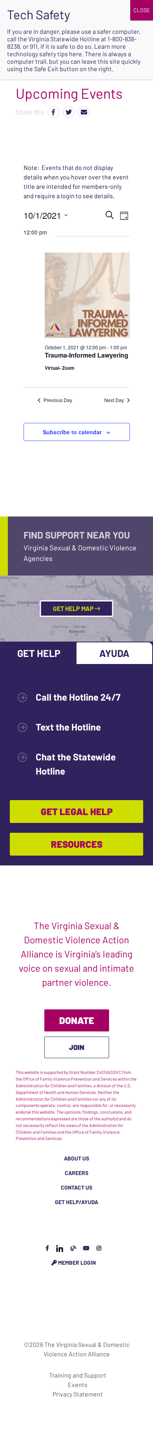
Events (77, 1384)
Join (76, 1047)
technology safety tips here (44, 53)
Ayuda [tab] (114, 653)
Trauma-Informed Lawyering (86, 355)
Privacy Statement (78, 1394)
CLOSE (141, 10)
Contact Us (76, 1187)
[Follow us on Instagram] (99, 1248)
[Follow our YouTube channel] (86, 1248)
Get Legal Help (77, 811)
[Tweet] (69, 112)
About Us (76, 1158)
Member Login (76, 1262)
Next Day (114, 400)
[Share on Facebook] (53, 112)
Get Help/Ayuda (76, 1202)
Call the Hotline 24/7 (78, 697)
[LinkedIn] (60, 1248)
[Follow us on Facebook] (47, 1248)
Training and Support (77, 1375)
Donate (76, 1020)
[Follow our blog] (73, 1248)
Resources (76, 844)
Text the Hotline (68, 726)
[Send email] (84, 112)
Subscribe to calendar (72, 432)
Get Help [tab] (38, 653)
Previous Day (58, 400)
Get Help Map (74, 608)
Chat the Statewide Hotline (76, 764)
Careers (76, 1173)
